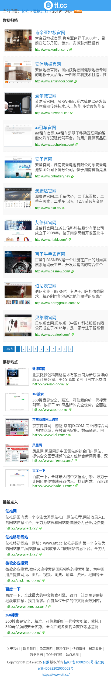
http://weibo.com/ (48, 384)
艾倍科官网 (46, 222)
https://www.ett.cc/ (56, 674)
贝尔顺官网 (46, 317)
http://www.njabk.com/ (51, 240)
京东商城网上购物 (45, 420)
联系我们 (29, 649)
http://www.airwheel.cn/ (51, 113)
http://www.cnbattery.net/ (52, 176)
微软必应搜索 (16, 563)
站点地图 (72, 654)
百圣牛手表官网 (50, 254)
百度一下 (38, 471)
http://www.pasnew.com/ (52, 271)
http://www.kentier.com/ (51, 50)
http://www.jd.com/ (49, 434)
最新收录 (95, 649)
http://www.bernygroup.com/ (55, 303)
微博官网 (38, 369)
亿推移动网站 (16, 537)
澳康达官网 (46, 191)
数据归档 (40, 11)
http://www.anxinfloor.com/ (54, 81)
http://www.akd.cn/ (48, 208)
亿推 (25, 11)
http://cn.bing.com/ (22, 580)
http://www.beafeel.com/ (52, 335)
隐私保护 (62, 649)
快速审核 (78, 649)
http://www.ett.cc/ (21, 528)
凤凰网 (37, 445)
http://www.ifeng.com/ (52, 460)
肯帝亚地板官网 (50, 32)
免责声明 (46, 649)
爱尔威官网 (46, 96)
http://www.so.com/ (49, 409)
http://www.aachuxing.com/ (54, 145)
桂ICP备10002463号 (79, 662)
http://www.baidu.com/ (53, 485)
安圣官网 (43, 159)
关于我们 (13, 649)
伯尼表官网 (46, 286)
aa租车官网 (45, 127)
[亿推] (55, 5)
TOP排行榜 (54, 654)
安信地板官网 (48, 64)
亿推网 (11, 511)
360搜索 (38, 394)
